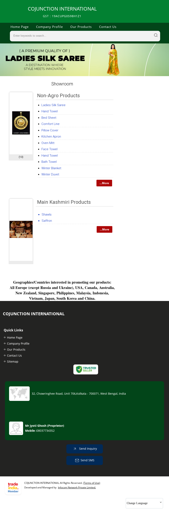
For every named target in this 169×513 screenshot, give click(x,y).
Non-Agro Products (58, 95)
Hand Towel (49, 111)
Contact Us (107, 27)
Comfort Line (50, 124)
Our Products (81, 27)
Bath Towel (49, 162)
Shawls (47, 214)
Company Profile (49, 27)
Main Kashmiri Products (64, 202)
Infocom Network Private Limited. (77, 487)
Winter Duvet (50, 174)
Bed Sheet (48, 118)
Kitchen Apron (51, 136)
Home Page (20, 27)
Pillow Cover (49, 130)
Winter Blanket (51, 168)
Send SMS (87, 460)
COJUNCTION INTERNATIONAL (62, 11)
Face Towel (49, 149)
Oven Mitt (47, 143)
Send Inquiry (87, 448)
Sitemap (12, 361)
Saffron (47, 221)
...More (104, 183)
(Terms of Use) (91, 483)
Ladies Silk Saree (53, 105)
